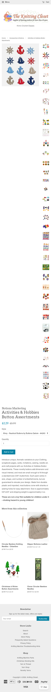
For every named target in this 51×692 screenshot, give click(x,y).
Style (4, 429)
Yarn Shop (25, 667)
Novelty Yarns (25, 670)
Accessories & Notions (16, 38)
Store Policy (25, 637)
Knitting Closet (32, 677)
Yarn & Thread (25, 664)
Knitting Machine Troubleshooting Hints (25, 646)
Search (25, 630)
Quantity (5, 439)
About (25, 633)
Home (4, 38)
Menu (7, 2)
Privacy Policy (25, 643)
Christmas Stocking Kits (25, 661)
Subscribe (43, 618)
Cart (47, 2)
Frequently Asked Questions (25, 640)
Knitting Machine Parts (25, 657)
